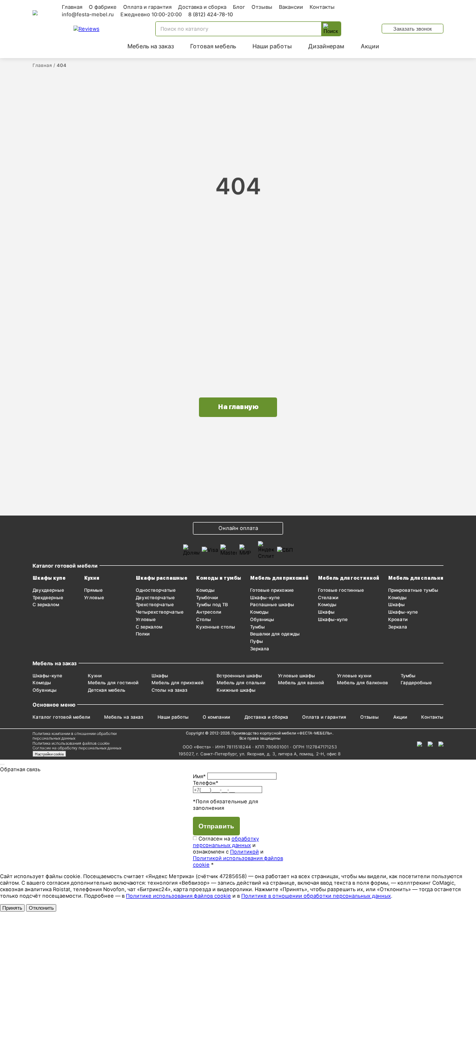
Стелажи (328, 597)
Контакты (322, 7)
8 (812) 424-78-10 (210, 14)
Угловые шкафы (296, 675)
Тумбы (257, 626)
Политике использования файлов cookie (178, 896)
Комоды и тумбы (218, 578)
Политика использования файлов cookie (71, 743)
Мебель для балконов (362, 682)
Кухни (91, 578)
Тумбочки (207, 597)
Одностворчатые (156, 590)
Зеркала (259, 648)
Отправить (216, 826)
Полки (143, 633)
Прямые (93, 590)
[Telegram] (440, 744)
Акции (370, 46)
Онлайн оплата (238, 528)
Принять (12, 908)
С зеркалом (46, 604)
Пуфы (256, 641)
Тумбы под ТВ (212, 604)
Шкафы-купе (265, 597)
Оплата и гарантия (147, 7)
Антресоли (208, 612)
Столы (203, 619)
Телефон (205, 783)
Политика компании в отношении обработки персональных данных (75, 736)
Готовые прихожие (272, 590)
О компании (216, 717)
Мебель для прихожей (279, 578)
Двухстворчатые (155, 597)
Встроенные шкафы (239, 675)
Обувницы (262, 619)
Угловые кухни (354, 675)
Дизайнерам (326, 46)
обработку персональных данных (226, 841)
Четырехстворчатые (160, 612)
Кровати (398, 619)
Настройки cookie (49, 754)
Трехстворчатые (155, 604)
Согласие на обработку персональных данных (77, 748)
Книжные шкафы (236, 690)
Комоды (205, 590)
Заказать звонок (412, 29)
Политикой (244, 851)
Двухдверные (48, 590)
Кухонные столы (215, 626)
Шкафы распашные (161, 578)
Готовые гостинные (341, 590)
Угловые (94, 597)
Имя (199, 776)
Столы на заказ (169, 690)
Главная (72, 7)
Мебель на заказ (150, 46)
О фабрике (103, 7)
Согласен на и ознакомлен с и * (238, 851)
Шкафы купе (49, 578)
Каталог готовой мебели (61, 717)
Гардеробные (416, 682)
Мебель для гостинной (348, 578)
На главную (238, 406)
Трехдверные (48, 597)
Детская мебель (107, 690)
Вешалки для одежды (275, 633)
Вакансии (291, 7)
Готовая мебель (213, 46)
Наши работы (272, 46)
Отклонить (41, 908)
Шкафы (326, 612)
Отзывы (261, 7)
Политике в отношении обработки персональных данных (316, 896)
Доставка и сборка (202, 7)
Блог (239, 7)
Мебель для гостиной (113, 682)
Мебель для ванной (301, 682)
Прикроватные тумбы (413, 590)
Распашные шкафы (272, 604)
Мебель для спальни (415, 578)
